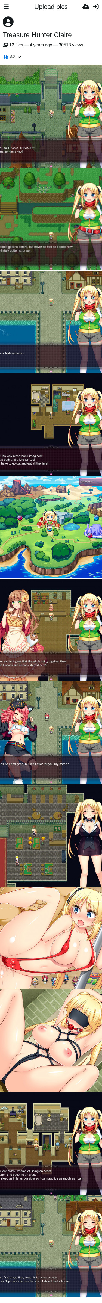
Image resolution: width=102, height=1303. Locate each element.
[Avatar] (8, 21)
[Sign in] (95, 7)
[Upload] (85, 7)
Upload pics (51, 6)
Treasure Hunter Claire (37, 35)
